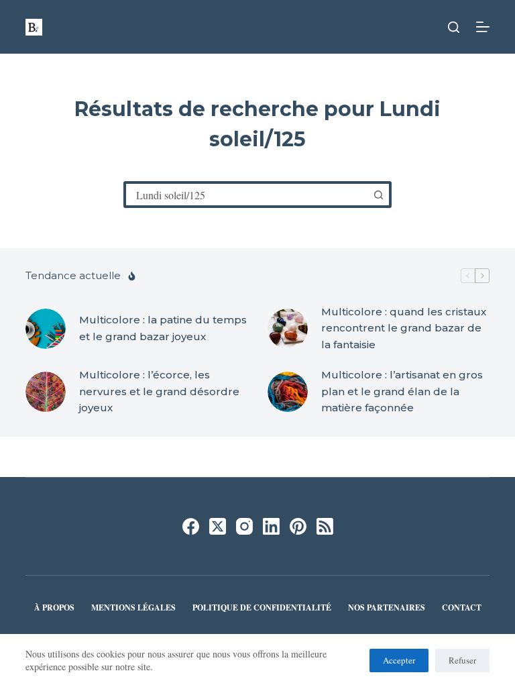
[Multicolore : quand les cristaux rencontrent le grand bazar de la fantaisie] (288, 329)
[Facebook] (190, 526)
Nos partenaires (386, 607)
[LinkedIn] (271, 526)
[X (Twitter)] (217, 526)
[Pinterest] (298, 526)
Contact (461, 607)
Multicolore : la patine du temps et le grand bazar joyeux (163, 328)
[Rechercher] (453, 27)
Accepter (399, 660)
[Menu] (483, 27)
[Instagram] (244, 526)
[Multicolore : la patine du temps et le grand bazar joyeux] (45, 329)
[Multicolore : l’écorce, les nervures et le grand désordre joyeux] (45, 392)
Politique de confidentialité (261, 607)
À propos (54, 607)
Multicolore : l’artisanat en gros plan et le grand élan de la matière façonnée (402, 391)
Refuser (462, 660)
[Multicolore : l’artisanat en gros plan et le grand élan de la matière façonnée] (288, 392)
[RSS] (325, 526)
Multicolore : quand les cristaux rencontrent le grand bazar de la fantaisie (403, 328)
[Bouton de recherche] (378, 194)
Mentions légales (133, 607)
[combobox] (246, 194)
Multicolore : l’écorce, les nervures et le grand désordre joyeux (159, 391)
